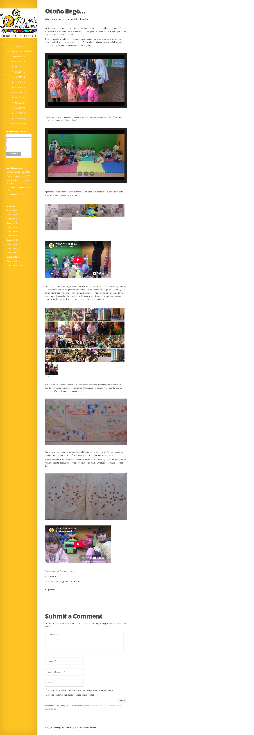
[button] (80, 99)
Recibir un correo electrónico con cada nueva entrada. (71, 695)
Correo (9, 136)
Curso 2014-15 (13, 223)
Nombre (9, 144)
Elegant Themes (64, 727)
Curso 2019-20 (13, 244)
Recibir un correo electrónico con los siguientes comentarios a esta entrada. (81, 690)
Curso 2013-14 (13, 218)
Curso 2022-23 (13, 257)
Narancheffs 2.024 (15, 194)
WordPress (90, 727)
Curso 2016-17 (13, 231)
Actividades (12, 210)
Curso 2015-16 (13, 227)
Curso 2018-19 (13, 240)
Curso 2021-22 (13, 252)
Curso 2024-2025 (14, 265)
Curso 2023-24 (13, 261)
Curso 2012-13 (13, 214)
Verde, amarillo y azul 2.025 (18, 172)
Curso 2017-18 (13, 235)
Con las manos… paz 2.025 (18, 176)
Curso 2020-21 (13, 248)
